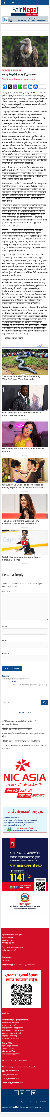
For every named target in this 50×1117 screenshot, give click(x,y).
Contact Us (42, 1102)
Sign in (23, 1102)
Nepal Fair (15, 1107)
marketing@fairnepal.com (13, 1083)
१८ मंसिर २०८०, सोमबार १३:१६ (13, 79)
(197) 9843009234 (11, 1071)
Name (5, 626)
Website (5, 653)
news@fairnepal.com (11, 1079)
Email (5, 640)
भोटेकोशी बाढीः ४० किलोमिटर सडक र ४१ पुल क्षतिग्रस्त (21, 741)
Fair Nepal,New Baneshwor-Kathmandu (20, 1067)
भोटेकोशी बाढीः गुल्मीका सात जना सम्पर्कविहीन (17, 729)
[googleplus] (28, 1090)
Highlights (16, 70)
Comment (7, 591)
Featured (6, 70)
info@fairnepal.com (10, 1075)
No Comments (31, 79)
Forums (32, 1102)
